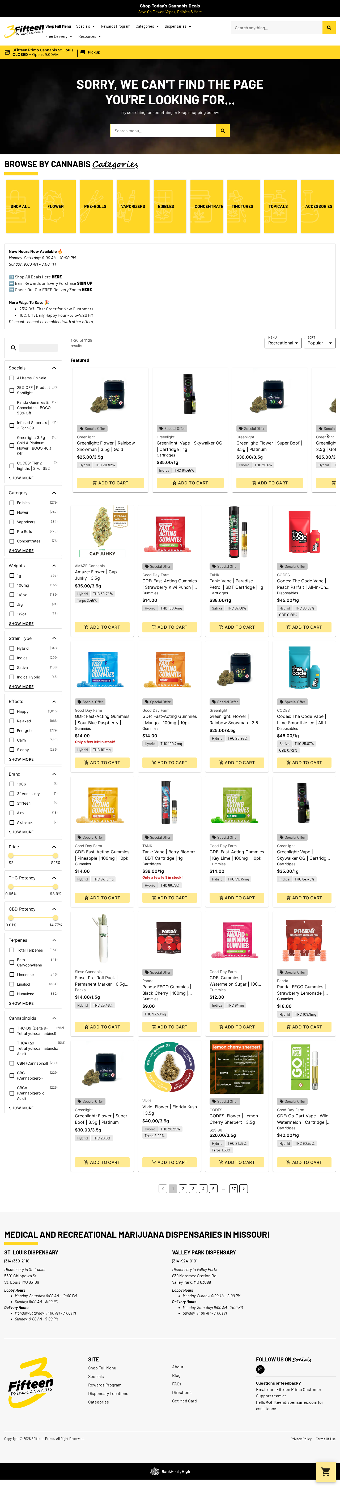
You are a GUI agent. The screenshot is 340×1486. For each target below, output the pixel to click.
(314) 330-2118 (16, 1260)
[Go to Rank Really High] (170, 1471)
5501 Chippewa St (20, 1275)
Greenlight (86, 437)
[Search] (329, 27)
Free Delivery (56, 36)
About (178, 1366)
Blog (176, 1375)
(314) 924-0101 (185, 1260)
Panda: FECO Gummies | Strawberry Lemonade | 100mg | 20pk (301, 993)
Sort (311, 337)
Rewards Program (115, 26)
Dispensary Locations (108, 1393)
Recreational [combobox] (280, 342)
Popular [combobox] (315, 342)
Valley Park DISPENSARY (204, 1252)
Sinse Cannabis (88, 971)
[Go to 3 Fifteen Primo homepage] (24, 31)
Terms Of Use (326, 1439)
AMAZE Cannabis (90, 565)
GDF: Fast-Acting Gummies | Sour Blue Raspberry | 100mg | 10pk (102, 723)
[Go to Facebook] (260, 1369)
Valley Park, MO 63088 (191, 1282)
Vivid (146, 1100)
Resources (87, 36)
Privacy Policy (301, 1439)
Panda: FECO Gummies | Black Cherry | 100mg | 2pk (166, 993)
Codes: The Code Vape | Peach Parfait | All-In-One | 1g (304, 587)
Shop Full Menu (58, 26)
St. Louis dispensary (31, 1252)
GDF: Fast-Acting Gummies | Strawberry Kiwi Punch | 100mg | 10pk (169, 587)
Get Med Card (184, 1400)
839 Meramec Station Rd (194, 1275)
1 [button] (173, 1188)
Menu (272, 337)
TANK (214, 575)
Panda (148, 980)
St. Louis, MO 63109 (21, 1282)
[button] (53, 52)
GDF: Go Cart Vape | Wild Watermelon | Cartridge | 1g (303, 1122)
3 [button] (193, 1188)
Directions (182, 1392)
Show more (21, 478)
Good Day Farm (155, 575)
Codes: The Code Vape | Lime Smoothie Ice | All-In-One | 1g (303, 723)
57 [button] (233, 1188)
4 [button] (203, 1188)
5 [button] (213, 1188)
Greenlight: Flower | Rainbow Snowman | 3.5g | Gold (237, 723)
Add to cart (113, 482)
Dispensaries (175, 26)
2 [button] (183, 1188)
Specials (83, 26)
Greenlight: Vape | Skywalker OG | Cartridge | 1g (304, 858)
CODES (283, 575)
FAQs (176, 1383)
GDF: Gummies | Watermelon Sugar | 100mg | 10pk (237, 984)
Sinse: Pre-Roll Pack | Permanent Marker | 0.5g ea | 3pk (100, 984)
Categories (145, 26)
